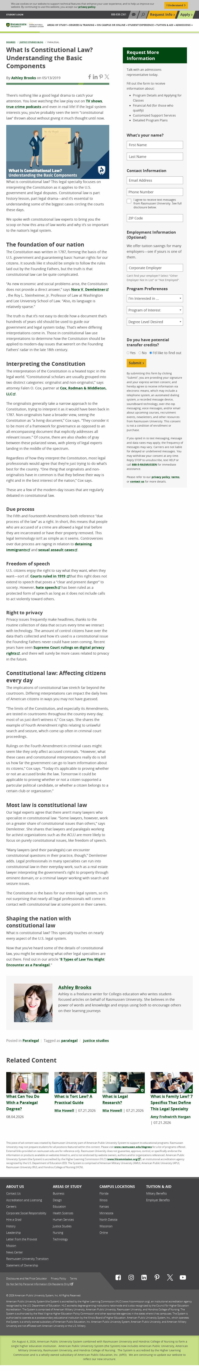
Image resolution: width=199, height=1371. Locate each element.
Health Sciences (63, 1213)
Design (57, 1200)
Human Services (63, 1219)
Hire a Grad (13, 1219)
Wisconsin (106, 1226)
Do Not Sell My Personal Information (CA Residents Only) (38, 1283)
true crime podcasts (23, 106)
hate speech (46, 587)
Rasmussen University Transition (27, 1259)
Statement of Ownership (22, 1265)
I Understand (175, 5)
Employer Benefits (158, 1200)
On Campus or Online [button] (111, 25)
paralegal (69, 1040)
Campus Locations (117, 1186)
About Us (15, 1186)
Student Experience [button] (141, 25)
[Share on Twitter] (107, 77)
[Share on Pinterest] (101, 77)
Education (59, 1206)
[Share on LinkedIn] (95, 77)
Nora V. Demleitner (88, 289)
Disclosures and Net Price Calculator (26, 1278)
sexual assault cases (56, 549)
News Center (14, 1252)
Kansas (104, 1206)
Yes (133, 353)
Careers (11, 1206)
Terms (73, 1278)
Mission (11, 1245)
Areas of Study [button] (57, 25)
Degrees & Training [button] (82, 25)
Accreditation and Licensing (24, 1200)
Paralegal (31, 1040)
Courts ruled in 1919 (48, 576)
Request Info (161, 14)
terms (175, 477)
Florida (104, 1193)
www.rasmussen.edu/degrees (133, 1147)
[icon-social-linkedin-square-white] (144, 1278)
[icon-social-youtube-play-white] (183, 1278)
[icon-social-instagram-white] (131, 1278)
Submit (135, 363)
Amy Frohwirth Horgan (171, 1116)
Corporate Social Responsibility (26, 1213)
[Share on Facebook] (89, 77)
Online (104, 1232)
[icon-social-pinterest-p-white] (157, 1278)
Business (58, 1193)
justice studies (96, 1040)
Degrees (10, 42)
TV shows (94, 101)
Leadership (13, 1232)
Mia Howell (64, 1110)
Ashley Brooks (23, 77)
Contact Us (13, 1193)
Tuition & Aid (158, 1186)
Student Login (14, 14)
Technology (60, 1239)
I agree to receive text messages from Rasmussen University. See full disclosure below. (158, 203)
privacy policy (86, 7)
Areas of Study (67, 1186)
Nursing (58, 1232)
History (11, 1226)
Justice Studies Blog (31, 42)
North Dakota (108, 1219)
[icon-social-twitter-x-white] (170, 1278)
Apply (185, 14)
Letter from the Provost (21, 1239)
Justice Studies (62, 1226)
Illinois (103, 1200)
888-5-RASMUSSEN (144, 464)
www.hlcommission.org (122, 1159)
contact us (137, 481)
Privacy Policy (58, 1278)
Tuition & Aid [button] (165, 25)
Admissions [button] (183, 25)
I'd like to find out (167, 353)
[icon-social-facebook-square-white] (118, 1278)
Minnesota (106, 1213)
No (144, 353)
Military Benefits (156, 1193)
